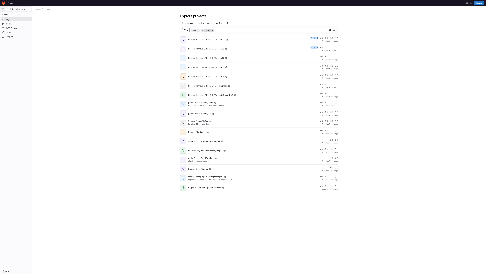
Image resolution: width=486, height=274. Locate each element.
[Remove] (212, 30)
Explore (11, 3)
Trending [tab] (200, 23)
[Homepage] (3, 3)
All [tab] (227, 23)
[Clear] (330, 30)
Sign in (469, 3)
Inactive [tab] (219, 23)
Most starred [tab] (187, 23)
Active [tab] (210, 23)
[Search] (334, 30)
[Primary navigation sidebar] (3, 9)
